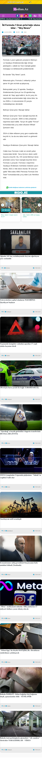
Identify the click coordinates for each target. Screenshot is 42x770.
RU (35, 15)
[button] (2, 205)
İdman (8, 443)
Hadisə (8, 355)
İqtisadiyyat (10, 530)
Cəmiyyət (8, 311)
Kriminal (8, 268)
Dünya (8, 574)
